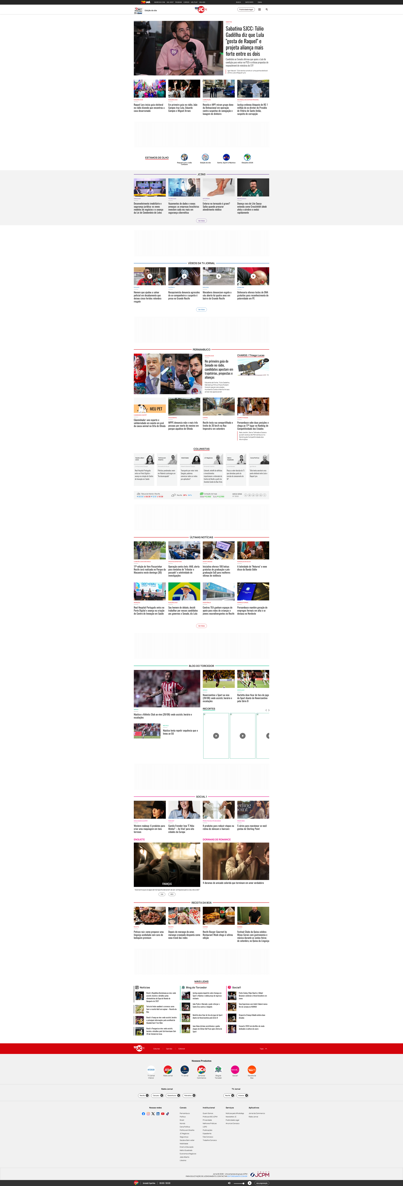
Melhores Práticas (210, 1123)
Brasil (182, 1120)
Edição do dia (205, 162)
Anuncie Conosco (232, 1123)
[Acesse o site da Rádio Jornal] (136, 1183)
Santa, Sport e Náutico (226, 162)
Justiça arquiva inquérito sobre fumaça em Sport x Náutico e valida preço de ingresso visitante (207, 996)
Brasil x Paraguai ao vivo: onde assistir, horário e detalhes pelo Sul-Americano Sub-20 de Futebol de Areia (161, 1031)
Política (183, 1117)
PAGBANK (178, 2)
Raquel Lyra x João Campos (184, 163)
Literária (183, 1160)
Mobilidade (184, 1143)
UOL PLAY (194, 2)
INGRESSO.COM (159, 2)
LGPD (205, 1127)
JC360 (201, 174)
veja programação (261, 1183)
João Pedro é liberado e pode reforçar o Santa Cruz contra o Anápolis (206, 1005)
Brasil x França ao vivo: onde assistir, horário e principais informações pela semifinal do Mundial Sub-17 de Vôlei (161, 1020)
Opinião (169, 1049)
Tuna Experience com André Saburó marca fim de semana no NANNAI (253, 1005)
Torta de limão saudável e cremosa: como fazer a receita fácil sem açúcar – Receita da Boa (161, 1009)
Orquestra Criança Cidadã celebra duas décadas (252, 1016)
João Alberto (184, 1157)
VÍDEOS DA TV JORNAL (201, 263)
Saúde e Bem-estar (187, 1140)
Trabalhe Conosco (210, 1140)
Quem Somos (208, 1113)
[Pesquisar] (266, 9)
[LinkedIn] (158, 1114)
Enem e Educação (186, 1147)
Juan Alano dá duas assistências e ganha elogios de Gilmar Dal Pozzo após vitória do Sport (207, 1029)
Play (249, 1183)
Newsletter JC (231, 1117)
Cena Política (185, 1127)
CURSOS (186, 2)
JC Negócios (184, 1133)
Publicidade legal (246, 9)
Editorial (182, 1049)
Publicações (207, 1130)
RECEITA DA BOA (202, 902)
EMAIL (260, 2)
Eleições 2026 (247, 162)
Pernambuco (185, 1113)
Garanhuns (173, 1095)
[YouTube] (162, 1114)
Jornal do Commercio (257, 1113)
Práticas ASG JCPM (210, 1117)
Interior (242, 1095)
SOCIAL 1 (201, 796)
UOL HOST (170, 2)
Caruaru (157, 1095)
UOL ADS (202, 2)
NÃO (171, 894)
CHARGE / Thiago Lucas (250, 355)
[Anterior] (266, 710)
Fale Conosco (208, 1137)
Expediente (207, 1133)
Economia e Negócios (188, 1153)
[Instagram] (148, 1114)
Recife (144, 1095)
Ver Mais (201, 221)
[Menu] (259, 9)
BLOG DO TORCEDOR (201, 666)
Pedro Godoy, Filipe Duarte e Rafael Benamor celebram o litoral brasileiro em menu (253, 996)
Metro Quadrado (186, 1150)
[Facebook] (143, 1114)
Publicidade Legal (232, 1120)
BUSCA (238, 2)
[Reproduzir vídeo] (216, 736)
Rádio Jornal (253, 1117)
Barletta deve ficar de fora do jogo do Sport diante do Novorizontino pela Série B (207, 1016)
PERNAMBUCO (201, 349)
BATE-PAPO (249, 2)
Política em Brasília (187, 1130)
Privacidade (207, 1120)
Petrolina (189, 1095)
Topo (262, 1049)
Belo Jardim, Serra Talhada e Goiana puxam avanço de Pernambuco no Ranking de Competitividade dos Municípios (252, 436)
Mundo (182, 1123)
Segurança (184, 1137)
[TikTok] (167, 1114)
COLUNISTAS (202, 448)
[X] (153, 1114)
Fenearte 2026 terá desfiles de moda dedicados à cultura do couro (251, 1027)
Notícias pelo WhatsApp (235, 1113)
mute (229, 1183)
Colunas (156, 1049)
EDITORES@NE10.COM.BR (237, 1176)
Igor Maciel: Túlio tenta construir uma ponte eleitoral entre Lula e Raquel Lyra (248, 71)
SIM (162, 894)
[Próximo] (268, 710)
